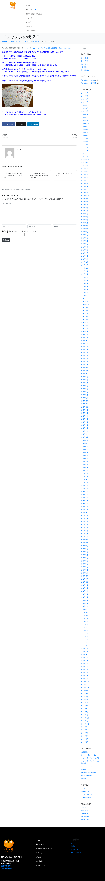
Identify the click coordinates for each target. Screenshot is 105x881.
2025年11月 (85, 120)
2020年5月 (84, 319)
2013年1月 (84, 573)
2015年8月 (84, 485)
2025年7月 (84, 132)
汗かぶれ (84, 80)
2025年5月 (84, 138)
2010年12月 (85, 648)
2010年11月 (84, 651)
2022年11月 (84, 229)
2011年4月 (84, 636)
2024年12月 (85, 153)
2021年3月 (84, 289)
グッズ (28, 22)
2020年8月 (84, 310)
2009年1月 (84, 715)
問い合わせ (84, 64)
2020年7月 (84, 313)
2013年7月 (84, 555)
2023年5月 (84, 211)
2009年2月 (84, 712)
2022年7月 (84, 241)
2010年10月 (85, 654)
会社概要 (29, 26)
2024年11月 (85, 156)
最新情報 (54, 48)
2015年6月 (84, 488)
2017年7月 (84, 416)
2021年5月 (84, 283)
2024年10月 (85, 159)
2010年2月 (84, 675)
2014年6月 (84, 521)
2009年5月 (84, 703)
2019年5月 (84, 355)
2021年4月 (84, 286)
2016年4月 (84, 461)
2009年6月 (84, 700)
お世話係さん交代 (86, 67)
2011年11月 (84, 615)
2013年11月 (84, 543)
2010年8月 (84, 657)
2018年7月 (84, 383)
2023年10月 (85, 195)
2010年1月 (84, 678)
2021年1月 (84, 295)
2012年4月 (84, 600)
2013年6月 (84, 558)
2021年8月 (84, 274)
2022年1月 (84, 259)
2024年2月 (84, 183)
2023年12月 (85, 189)
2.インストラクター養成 (88, 755)
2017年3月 (84, 428)
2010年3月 (84, 672)
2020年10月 (85, 304)
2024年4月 (84, 177)
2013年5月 (84, 561)
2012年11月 (84, 579)
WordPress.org (86, 797)
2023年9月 (84, 199)
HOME (28, 5)
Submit (6, 240)
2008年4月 (84, 742)
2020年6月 (84, 316)
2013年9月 (84, 549)
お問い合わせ (30, 31)
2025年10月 (85, 123)
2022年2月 (84, 256)
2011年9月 (84, 621)
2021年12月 (84, 262)
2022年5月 (84, 247)
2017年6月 (84, 419)
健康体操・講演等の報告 (89, 772)
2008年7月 (84, 733)
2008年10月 (85, 724)
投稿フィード (85, 791)
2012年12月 (84, 576)
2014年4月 (84, 528)
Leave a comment (65, 48)
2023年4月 (84, 214)
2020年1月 (84, 331)
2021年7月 (84, 277)
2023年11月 (85, 192)
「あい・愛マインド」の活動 (41, 48)
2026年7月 (84, 96)
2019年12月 (85, 334)
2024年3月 (84, 180)
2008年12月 (85, 718)
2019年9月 (84, 343)
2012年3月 (84, 603)
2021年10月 (85, 268)
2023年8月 (84, 202)
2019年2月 (84, 365)
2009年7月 (84, 697)
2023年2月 (84, 220)
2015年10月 (85, 479)
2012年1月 (84, 609)
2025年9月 (84, 126)
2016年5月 (84, 458)
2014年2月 (84, 534)
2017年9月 (84, 410)
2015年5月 (84, 491)
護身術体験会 (85, 70)
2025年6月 (84, 135)
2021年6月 (84, 280)
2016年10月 (85, 443)
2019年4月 (84, 358)
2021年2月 (84, 292)
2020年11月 (85, 301)
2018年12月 (85, 368)
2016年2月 (84, 467)
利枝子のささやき (86, 775)
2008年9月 (84, 727)
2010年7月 (84, 660)
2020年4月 (84, 322)
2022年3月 (84, 253)
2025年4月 (84, 141)
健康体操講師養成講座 (34, 14)
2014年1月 (84, 537)
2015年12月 (85, 473)
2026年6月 (84, 99)
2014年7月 (84, 518)
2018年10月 (85, 374)
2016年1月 (84, 470)
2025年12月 (85, 117)
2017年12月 (84, 401)
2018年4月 (84, 389)
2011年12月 (84, 612)
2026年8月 (84, 93)
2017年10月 (85, 407)
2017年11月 (84, 404)
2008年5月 (84, 739)
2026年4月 (84, 105)
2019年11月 (84, 337)
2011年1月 (84, 645)
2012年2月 (84, 606)
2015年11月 (84, 476)
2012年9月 (84, 585)
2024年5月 (84, 174)
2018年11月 (84, 371)
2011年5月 (84, 633)
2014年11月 (84, 509)
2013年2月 (84, 570)
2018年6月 (84, 386)
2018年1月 (84, 398)
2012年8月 (84, 588)
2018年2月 (84, 395)
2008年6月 (84, 736)
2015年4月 (84, 494)
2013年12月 (85, 540)
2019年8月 (84, 346)
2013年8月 (84, 552)
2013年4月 (84, 564)
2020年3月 (84, 325)
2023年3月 (84, 217)
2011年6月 (84, 630)
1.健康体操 (84, 752)
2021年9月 (84, 271)
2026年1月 (84, 114)
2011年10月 (84, 618)
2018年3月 (84, 392)
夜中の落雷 (84, 61)
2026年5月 (84, 102)
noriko (26, 48)
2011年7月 (84, 627)
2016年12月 (85, 437)
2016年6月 (84, 455)
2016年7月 (84, 452)
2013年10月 (85, 546)
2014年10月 (85, 512)
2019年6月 (84, 353)
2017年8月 (84, 413)
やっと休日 (84, 58)
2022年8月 (84, 238)
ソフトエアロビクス (87, 766)
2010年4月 (84, 669)
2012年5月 (84, 597)
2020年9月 (84, 307)
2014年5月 (84, 525)
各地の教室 (30, 10)
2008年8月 (84, 730)
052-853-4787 (6, 866)
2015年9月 (84, 482)
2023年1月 (84, 223)
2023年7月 (84, 205)
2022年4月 (84, 250)
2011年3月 (84, 639)
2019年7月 (84, 349)
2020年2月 (84, 328)
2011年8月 (84, 624)
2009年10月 (85, 688)
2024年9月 (84, 162)
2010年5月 (84, 666)
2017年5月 (84, 422)
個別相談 (84, 769)
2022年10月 (85, 232)
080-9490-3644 (6, 868)
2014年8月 (84, 516)
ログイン (84, 788)
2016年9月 (84, 446)
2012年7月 (84, 591)
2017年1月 (84, 434)
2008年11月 (85, 721)
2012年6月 (84, 594)
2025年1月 (84, 150)
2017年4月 (84, 425)
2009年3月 (84, 709)
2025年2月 (84, 147)
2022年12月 (85, 226)
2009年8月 (84, 694)
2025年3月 (84, 144)
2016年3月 (84, 464)
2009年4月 (84, 706)
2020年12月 (85, 298)
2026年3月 (84, 108)
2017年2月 (84, 431)
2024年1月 (84, 186)
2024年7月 (84, 168)
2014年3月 (84, 531)
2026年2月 (84, 111)
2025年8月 (84, 129)
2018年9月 (84, 377)
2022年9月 (84, 235)
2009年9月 (84, 691)
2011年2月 (84, 642)
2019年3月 (84, 362)
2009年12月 (85, 681)
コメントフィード (86, 794)
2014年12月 (85, 506)
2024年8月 (84, 165)
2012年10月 (85, 582)
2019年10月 (85, 340)
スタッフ (29, 18)
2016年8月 (84, 449)
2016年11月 (84, 440)
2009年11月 (85, 685)
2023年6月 (84, 208)
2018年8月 (84, 380)
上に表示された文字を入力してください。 (24, 231)
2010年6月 (84, 663)
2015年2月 (84, 500)
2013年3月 (84, 567)
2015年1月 (84, 503)
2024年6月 (84, 171)
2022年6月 (84, 244)
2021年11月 (84, 265)
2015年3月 (84, 497)
